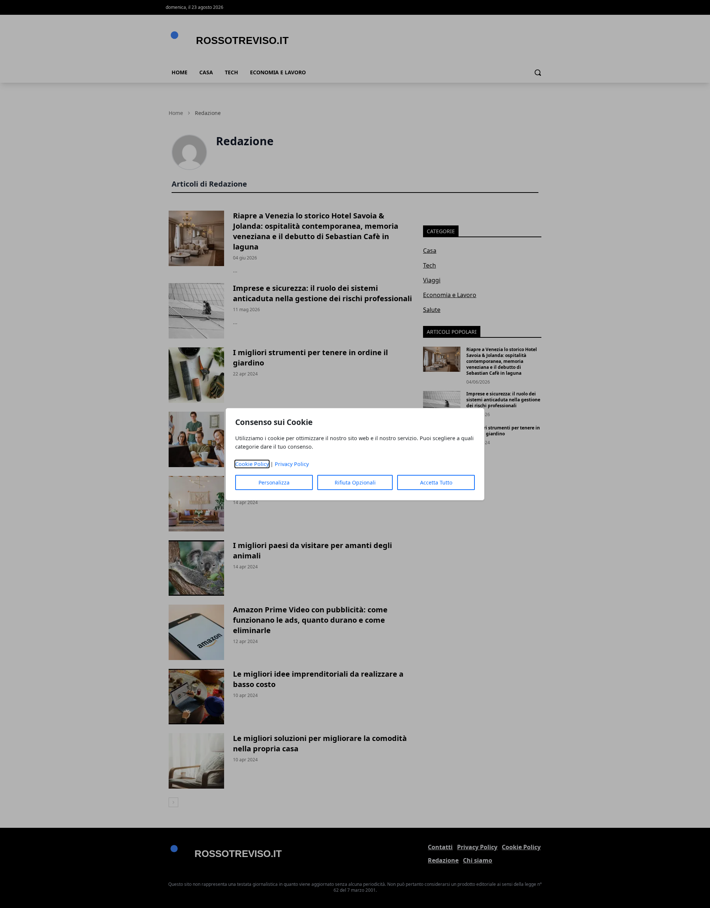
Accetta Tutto (436, 482)
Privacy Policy (292, 463)
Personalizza (274, 482)
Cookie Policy (252, 463)
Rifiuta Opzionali (355, 482)
